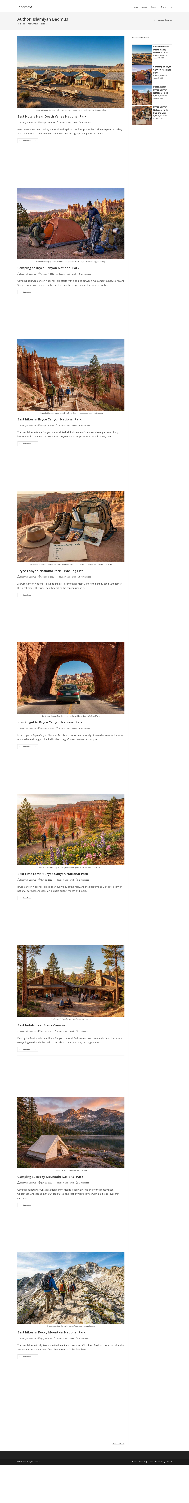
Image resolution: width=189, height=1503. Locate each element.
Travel (169, 1462)
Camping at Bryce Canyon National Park (48, 268)
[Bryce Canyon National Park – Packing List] (142, 115)
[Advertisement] (70, 169)
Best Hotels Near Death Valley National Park (52, 116)
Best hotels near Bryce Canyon (41, 1025)
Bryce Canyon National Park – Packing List (50, 571)
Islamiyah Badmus (165, 20)
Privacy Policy (160, 1462)
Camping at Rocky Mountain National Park (50, 1176)
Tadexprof (24, 7)
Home (134, 1462)
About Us (142, 1462)
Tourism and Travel (68, 122)
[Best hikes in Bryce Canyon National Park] (142, 95)
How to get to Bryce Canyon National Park (50, 722)
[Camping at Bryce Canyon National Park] (142, 75)
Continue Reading (29, 141)
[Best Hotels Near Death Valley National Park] (142, 55)
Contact (150, 1462)
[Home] (154, 20)
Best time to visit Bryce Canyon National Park (52, 874)
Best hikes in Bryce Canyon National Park (49, 419)
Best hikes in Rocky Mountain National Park (51, 1332)
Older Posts (118, 1443)
